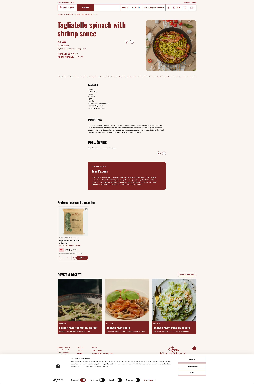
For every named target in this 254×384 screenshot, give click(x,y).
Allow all (192, 359)
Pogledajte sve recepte (186, 274)
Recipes (187, 2)
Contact (193, 2)
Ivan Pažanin (64, 46)
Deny (192, 372)
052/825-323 (70, 2)
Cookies (95, 347)
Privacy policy (97, 350)
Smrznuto (135, 7)
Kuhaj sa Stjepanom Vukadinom (154, 7)
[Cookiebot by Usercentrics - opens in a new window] (58, 380)
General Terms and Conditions (102, 353)
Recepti (68, 14)
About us (125, 7)
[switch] (102, 380)
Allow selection (192, 366)
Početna (60, 14)
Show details (148, 380)
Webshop (85, 7)
